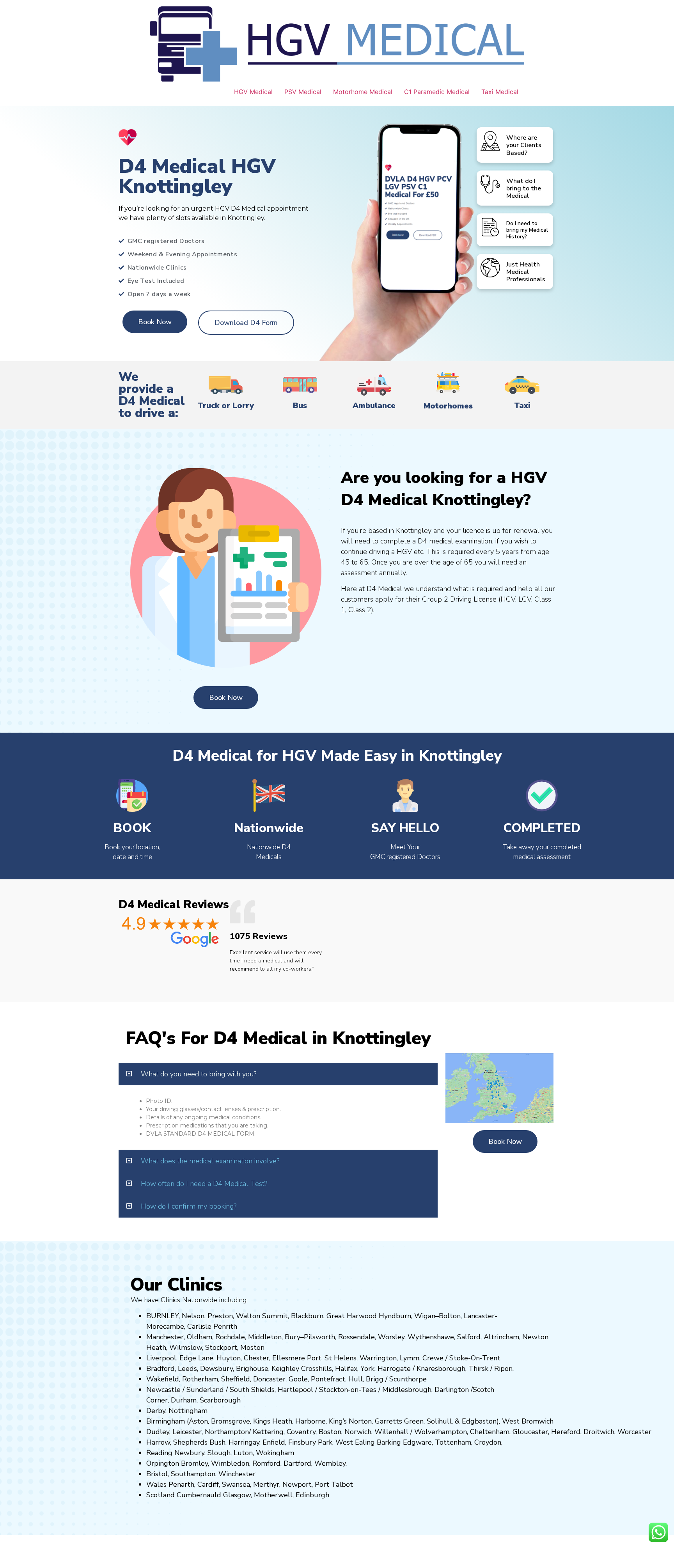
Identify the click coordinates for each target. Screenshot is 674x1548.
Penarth (181, 1484)
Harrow (158, 1442)
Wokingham (275, 1452)
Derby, (156, 1410)
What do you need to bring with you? (198, 1074)
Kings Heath (272, 1421)
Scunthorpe (408, 1379)
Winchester (236, 1474)
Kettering (267, 1431)
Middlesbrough (406, 1389)
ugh (459, 1368)
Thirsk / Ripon (490, 1368)
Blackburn (307, 1316)
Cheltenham (489, 1431)
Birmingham (165, 1421)
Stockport (221, 1347)
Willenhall (391, 1431)
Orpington (162, 1463)
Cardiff (208, 1484)
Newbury (189, 1452)
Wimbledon (230, 1463)
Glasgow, (237, 1495)
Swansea (236, 1484)
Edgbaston (478, 1421)
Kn (421, 1368)
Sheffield (235, 1379)
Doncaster (269, 1379)
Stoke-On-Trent (474, 1358)
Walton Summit (262, 1316)
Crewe (432, 1358)
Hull (355, 1379)
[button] (278, 1074)
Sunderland (205, 1389)
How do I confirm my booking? (188, 1206)
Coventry (301, 1431)
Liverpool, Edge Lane (179, 1358)
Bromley (194, 1463)
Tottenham (453, 1442)
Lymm (409, 1358)
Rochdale (230, 1337)
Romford (266, 1463)
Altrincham (501, 1337)
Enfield (274, 1442)
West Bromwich (527, 1421)
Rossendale (356, 1337)
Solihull (439, 1421)
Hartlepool (295, 1389)
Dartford (297, 1463)
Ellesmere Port (296, 1358)
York (367, 1368)
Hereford (565, 1431)
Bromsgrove (230, 1421)
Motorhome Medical (362, 92)
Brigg (374, 1379)
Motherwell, (274, 1495)
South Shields (252, 1389)
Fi (291, 1442)
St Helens (341, 1358)
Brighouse (252, 1368)
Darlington (452, 1389)
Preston (220, 1316)
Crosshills (316, 1368)
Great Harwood (351, 1316)
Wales (156, 1484)
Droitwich (599, 1431)
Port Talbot (334, 1484)
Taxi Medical (499, 92)
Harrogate (394, 1368)
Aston (198, 1421)
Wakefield (162, 1379)
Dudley (157, 1431)
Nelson (193, 1316)
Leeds (187, 1368)
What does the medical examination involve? (210, 1161)
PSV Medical (302, 92)
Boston (330, 1431)
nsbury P (308, 1442)
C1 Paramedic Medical (437, 92)
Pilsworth (319, 1337)
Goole (298, 1379)
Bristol (157, 1474)
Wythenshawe (431, 1337)
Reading (159, 1452)
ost (252, 1347)
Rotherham (200, 1379)
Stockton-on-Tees (348, 1389)
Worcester (634, 1431)
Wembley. (330, 1463)
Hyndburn (395, 1316)
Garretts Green (399, 1421)
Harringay (244, 1442)
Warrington (378, 1358)
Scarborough (220, 1400)
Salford (469, 1337)
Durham (184, 1400)
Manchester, (165, 1337)
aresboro (439, 1368)
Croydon (487, 1442)
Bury (292, 1337)
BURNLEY (162, 1316)
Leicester (187, 1431)
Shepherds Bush (199, 1442)
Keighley (285, 1368)
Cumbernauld (199, 1495)
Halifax (346, 1368)
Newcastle (163, 1389)
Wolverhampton (440, 1431)
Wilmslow (185, 1347)
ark (327, 1442)
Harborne (310, 1421)
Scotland (160, 1495)
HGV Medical (253, 92)
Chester (256, 1358)
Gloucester (530, 1431)
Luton (243, 1452)
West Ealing (355, 1442)
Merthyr (266, 1484)
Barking (389, 1442)
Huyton (228, 1358)
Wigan (424, 1316)
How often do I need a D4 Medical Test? (204, 1183)
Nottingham (188, 1410)
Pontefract (328, 1379)
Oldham (199, 1337)
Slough (218, 1452)
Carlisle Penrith (212, 1326)
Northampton (227, 1431)
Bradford (160, 1368)
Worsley (391, 1337)
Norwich (357, 1431)
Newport (297, 1484)
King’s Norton (350, 1421)
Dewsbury (216, 1368)
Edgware (417, 1442)
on (260, 1347)
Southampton (193, 1474)
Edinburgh (312, 1495)
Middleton (265, 1337)
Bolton (450, 1316)
